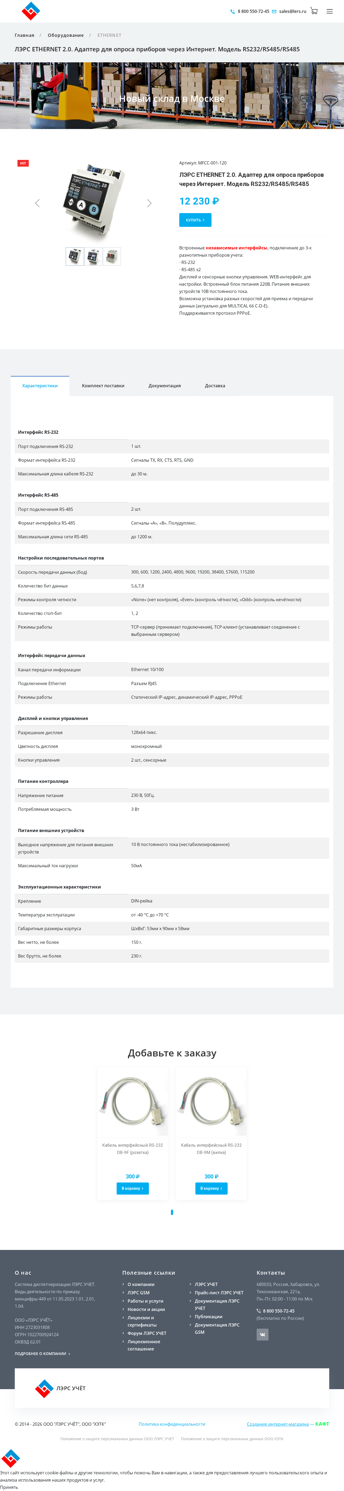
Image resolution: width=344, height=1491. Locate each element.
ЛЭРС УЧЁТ (70, 1388)
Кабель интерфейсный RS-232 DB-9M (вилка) (211, 1149)
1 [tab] (172, 1212)
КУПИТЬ (193, 220)
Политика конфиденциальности (172, 1424)
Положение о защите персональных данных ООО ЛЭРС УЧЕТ (117, 1438)
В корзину (131, 1188)
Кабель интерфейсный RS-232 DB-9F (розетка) (132, 1149)
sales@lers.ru (292, 11)
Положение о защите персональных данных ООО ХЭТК (232, 1438)
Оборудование (66, 35)
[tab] (40, 386)
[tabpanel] (132, 1133)
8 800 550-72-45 (253, 11)
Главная (24, 35)
